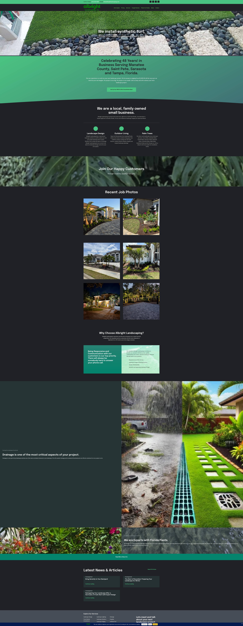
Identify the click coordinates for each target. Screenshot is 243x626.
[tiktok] (158, 2)
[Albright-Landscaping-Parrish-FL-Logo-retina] (92, 4)
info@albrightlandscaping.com (111, 1)
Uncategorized (88, 576)
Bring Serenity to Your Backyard (96, 579)
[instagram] (156, 2)
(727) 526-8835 (95, 1)
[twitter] (153, 2)
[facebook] (150, 2)
